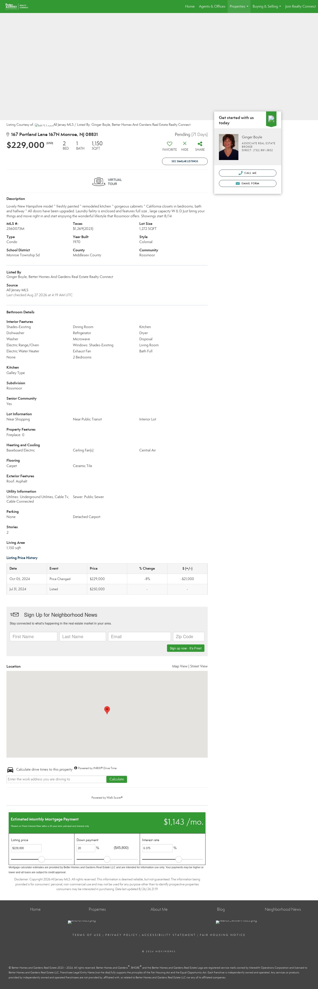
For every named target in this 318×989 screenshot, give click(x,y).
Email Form (250, 183)
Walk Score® (115, 797)
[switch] (169, 147)
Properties (240, 8)
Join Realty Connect (300, 6)
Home (190, 6)
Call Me (250, 173)
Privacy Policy (121, 935)
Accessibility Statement (169, 935)
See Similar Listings (185, 161)
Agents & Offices (212, 6)
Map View (180, 666)
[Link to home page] (20, 6)
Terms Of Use (86, 935)
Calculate (116, 779)
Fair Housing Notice (223, 935)
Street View (199, 666)
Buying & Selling (268, 8)
